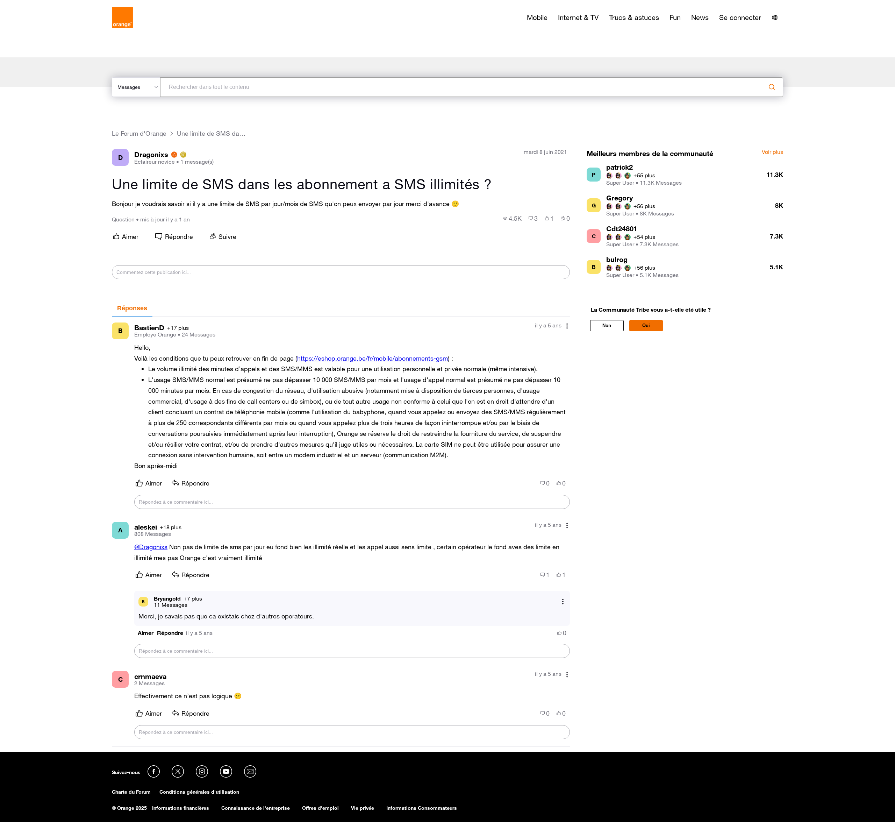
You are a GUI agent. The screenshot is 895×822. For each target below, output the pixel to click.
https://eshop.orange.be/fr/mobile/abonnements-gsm (372, 358)
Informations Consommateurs (421, 808)
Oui (646, 325)
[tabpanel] (341, 531)
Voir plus (772, 152)
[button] (145, 633)
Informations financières (180, 808)
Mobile (537, 17)
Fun (675, 17)
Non (606, 325)
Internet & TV (578, 17)
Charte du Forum (131, 792)
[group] (512, 218)
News (700, 17)
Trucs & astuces (634, 17)
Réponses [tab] (132, 308)
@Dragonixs (150, 547)
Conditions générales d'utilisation (199, 792)
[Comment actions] (567, 326)
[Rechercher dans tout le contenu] (772, 87)
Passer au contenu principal (37, 5)
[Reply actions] (563, 601)
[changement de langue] (774, 17)
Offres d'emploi (320, 808)
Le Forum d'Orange (139, 133)
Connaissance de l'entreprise (255, 808)
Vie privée (362, 808)
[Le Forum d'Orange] (122, 17)
